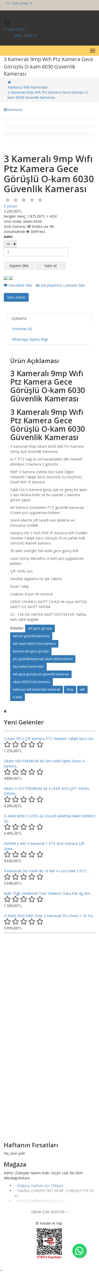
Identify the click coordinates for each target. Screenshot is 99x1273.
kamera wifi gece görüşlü (31, 651)
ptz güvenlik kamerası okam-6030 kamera (43, 659)
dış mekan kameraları (28, 666)
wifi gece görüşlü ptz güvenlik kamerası (41, 674)
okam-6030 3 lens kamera (31, 682)
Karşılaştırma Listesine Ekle (62, 285)
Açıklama (19, 318)
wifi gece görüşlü (40, 628)
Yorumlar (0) (22, 328)
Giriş (18, 35)
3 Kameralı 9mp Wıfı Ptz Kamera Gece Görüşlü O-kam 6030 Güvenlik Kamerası (48, 95)
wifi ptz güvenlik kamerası (31, 636)
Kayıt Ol (30, 35)
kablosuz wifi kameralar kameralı (36, 689)
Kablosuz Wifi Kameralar (28, 87)
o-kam (17, 697)
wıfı (82, 689)
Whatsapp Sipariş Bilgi (30, 339)
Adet (8, 236)
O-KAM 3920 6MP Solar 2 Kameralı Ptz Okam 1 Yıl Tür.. (49, 915)
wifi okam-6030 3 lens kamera (34, 643)
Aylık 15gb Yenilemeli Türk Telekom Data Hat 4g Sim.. (47, 893)
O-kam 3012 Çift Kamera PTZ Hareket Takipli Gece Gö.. (49, 738)
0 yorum (11, 206)
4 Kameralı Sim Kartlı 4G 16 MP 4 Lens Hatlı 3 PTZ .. (46, 871)
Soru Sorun (16, 297)
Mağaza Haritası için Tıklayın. (40, 1185)
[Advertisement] (49, 987)
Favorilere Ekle (19, 285)
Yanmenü (14, 109)
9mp (70, 689)
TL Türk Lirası (18, 3)
